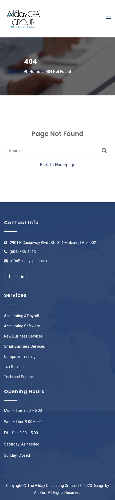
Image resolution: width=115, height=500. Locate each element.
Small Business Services (24, 346)
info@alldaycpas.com (28, 261)
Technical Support (19, 377)
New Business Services (23, 336)
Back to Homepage (57, 164)
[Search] (104, 150)
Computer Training (20, 356)
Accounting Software (22, 326)
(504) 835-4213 (23, 252)
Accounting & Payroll (21, 316)
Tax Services (14, 367)
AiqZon (40, 492)
